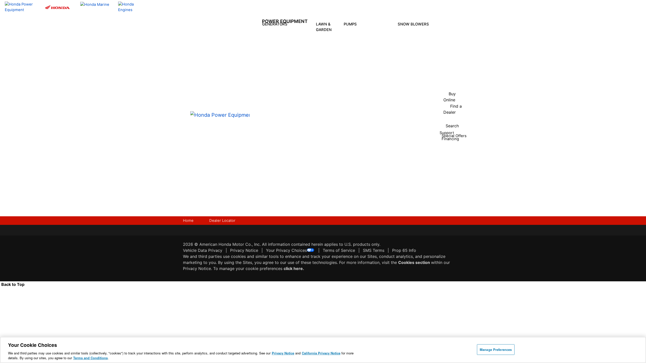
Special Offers (285, 161)
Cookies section (414, 262)
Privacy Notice (244, 250)
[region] (323, 350)
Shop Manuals (312, 146)
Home (188, 220)
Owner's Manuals (299, 127)
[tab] (328, 44)
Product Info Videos (286, 121)
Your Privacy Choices (286, 250)
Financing (313, 194)
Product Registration (315, 127)
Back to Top (12, 284)
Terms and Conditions (90, 357)
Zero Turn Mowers (328, 91)
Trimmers (328, 72)
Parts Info (310, 137)
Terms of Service (339, 250)
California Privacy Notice (321, 353)
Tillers (328, 58)
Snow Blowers (414, 24)
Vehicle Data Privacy (202, 250)
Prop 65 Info (404, 250)
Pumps (351, 24)
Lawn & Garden (324, 27)
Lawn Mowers (328, 41)
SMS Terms (373, 250)
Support (312, 178)
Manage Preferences (496, 349)
